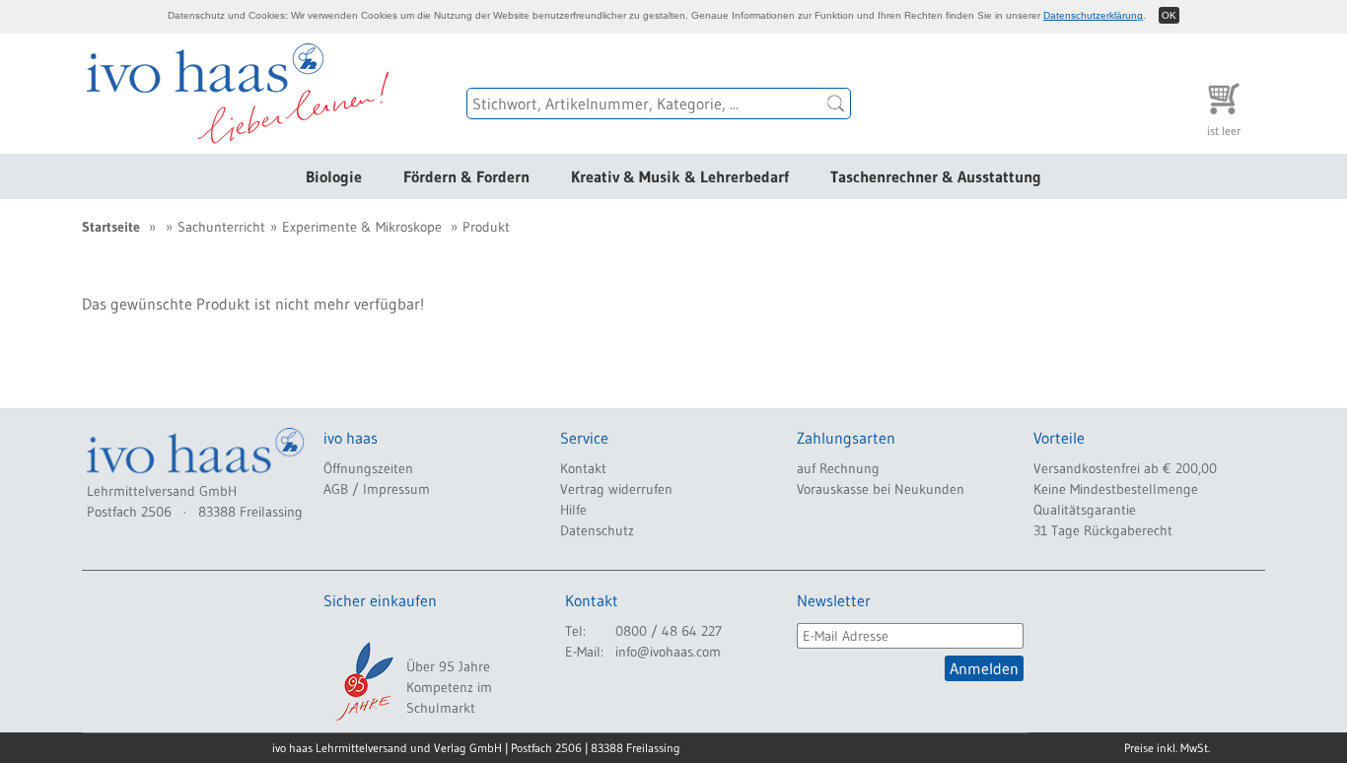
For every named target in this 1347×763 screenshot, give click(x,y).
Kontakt (583, 468)
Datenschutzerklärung (1093, 15)
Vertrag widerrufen (616, 489)
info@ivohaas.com (668, 651)
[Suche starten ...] (836, 103)
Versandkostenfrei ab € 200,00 (1125, 468)
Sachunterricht (221, 227)
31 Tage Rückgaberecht (1102, 530)
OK (1169, 15)
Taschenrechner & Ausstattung (935, 176)
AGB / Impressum (376, 489)
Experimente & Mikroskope (362, 227)
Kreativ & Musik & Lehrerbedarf (680, 176)
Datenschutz (597, 530)
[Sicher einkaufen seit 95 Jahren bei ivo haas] (362, 681)
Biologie (334, 176)
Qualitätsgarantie (1084, 510)
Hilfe (573, 510)
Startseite (111, 227)
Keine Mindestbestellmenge (1115, 489)
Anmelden (984, 668)
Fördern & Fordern (466, 176)
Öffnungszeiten (368, 468)
